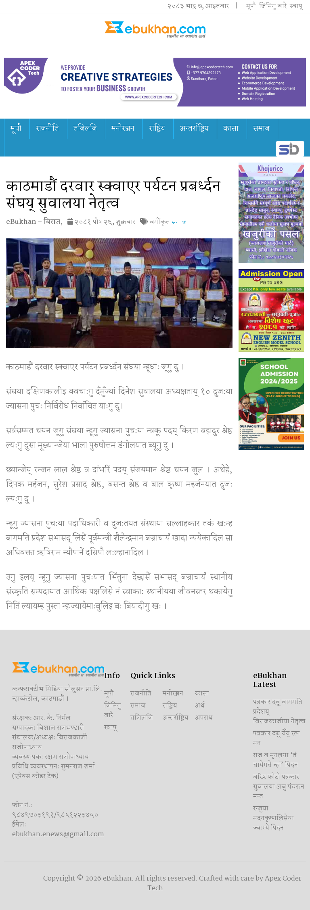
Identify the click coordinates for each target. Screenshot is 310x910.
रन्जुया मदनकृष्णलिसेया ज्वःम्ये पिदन (273, 818)
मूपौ (251, 6)
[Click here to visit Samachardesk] (289, 149)
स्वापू (296, 6)
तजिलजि (85, 129)
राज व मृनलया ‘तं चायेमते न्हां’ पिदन (275, 760)
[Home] (155, 29)
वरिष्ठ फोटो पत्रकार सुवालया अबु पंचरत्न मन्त (278, 787)
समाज (261, 129)
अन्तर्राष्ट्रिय (194, 129)
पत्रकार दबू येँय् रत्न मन (276, 738)
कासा (231, 129)
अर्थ (200, 705)
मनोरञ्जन (122, 129)
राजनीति (47, 129)
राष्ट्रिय (157, 129)
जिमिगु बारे (273, 6)
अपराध (204, 717)
